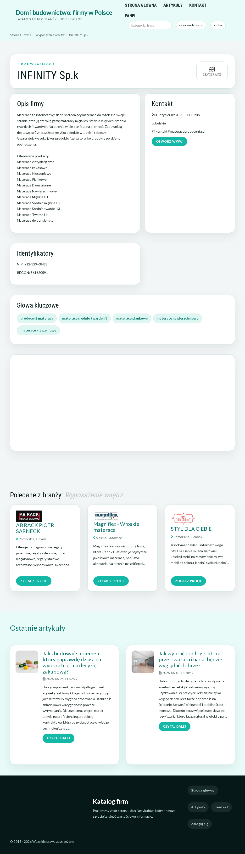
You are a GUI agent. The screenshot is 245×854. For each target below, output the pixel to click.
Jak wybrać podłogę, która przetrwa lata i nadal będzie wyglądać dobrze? (190, 659)
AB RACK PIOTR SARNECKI (35, 528)
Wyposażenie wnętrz (50, 35)
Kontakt (197, 5)
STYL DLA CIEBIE (191, 528)
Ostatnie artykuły (37, 628)
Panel (130, 15)
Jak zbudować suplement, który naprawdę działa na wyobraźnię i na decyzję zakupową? (72, 662)
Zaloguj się (199, 824)
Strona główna (141, 5)
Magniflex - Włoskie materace (116, 527)
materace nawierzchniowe (177, 318)
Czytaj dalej (58, 738)
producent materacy (37, 318)
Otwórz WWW (169, 141)
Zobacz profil (33, 581)
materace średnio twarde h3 (84, 318)
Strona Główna (20, 35)
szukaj (218, 25)
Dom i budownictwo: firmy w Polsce (64, 12)
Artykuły (173, 5)
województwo (190, 25)
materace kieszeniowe (38, 330)
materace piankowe (132, 318)
